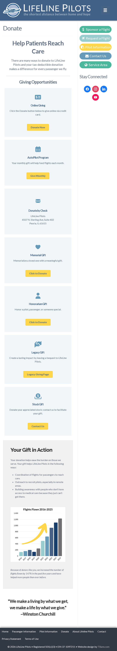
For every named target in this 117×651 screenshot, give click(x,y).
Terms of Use (32, 638)
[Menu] (105, 10)
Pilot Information (98, 47)
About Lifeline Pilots (83, 631)
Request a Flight (97, 38)
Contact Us (97, 56)
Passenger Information (24, 631)
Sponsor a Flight (97, 29)
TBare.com (103, 646)
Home (5, 631)
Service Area (97, 65)
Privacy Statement (11, 638)
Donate (65, 631)
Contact (102, 631)
